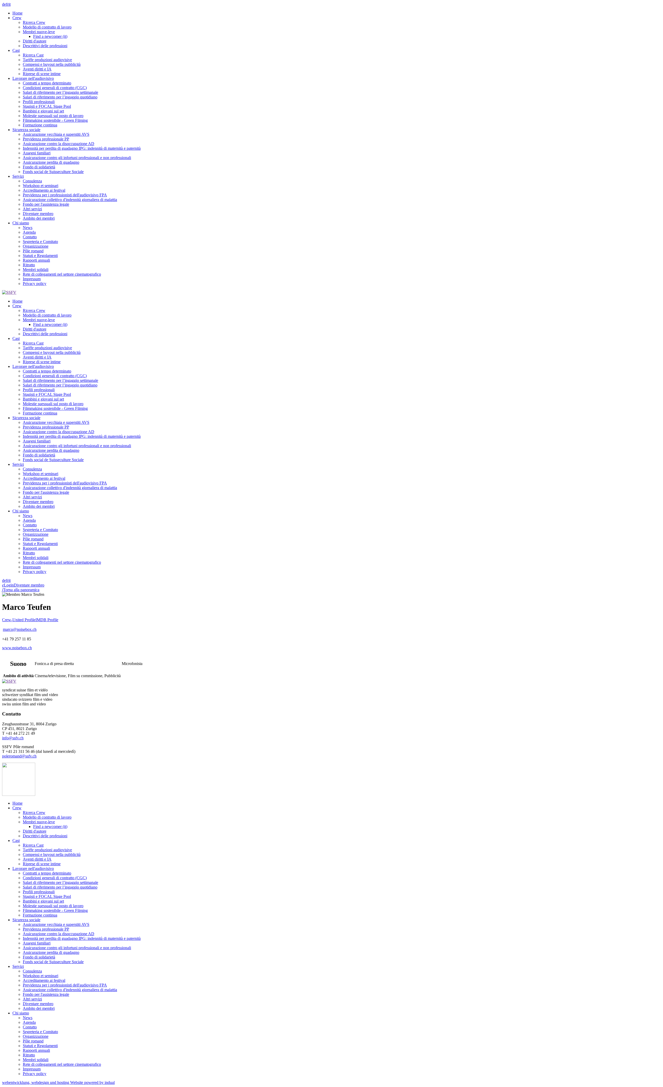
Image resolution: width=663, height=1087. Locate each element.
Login (8, 585)
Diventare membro (29, 585)
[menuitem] (336, 13)
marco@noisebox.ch (20, 629)
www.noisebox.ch (17, 648)
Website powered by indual (58, 1082)
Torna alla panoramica (20, 590)
